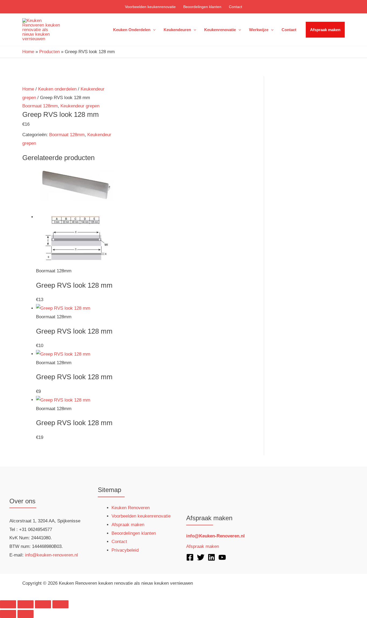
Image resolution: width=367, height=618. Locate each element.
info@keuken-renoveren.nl (51, 555)
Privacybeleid (125, 550)
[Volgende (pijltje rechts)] (25, 614)
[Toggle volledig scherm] (25, 604)
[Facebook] (190, 557)
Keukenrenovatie (220, 29)
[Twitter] (200, 557)
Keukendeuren (177, 29)
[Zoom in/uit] (8, 604)
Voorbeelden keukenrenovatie (150, 7)
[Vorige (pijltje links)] (8, 614)
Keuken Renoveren (130, 507)
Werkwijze (258, 29)
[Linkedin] (211, 557)
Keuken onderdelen (131, 29)
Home (28, 89)
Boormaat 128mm (40, 106)
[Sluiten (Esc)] (60, 604)
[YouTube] (222, 557)
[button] (153, 30)
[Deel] (43, 604)
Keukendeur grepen (79, 106)
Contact (235, 7)
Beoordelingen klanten (202, 7)
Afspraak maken (325, 29)
